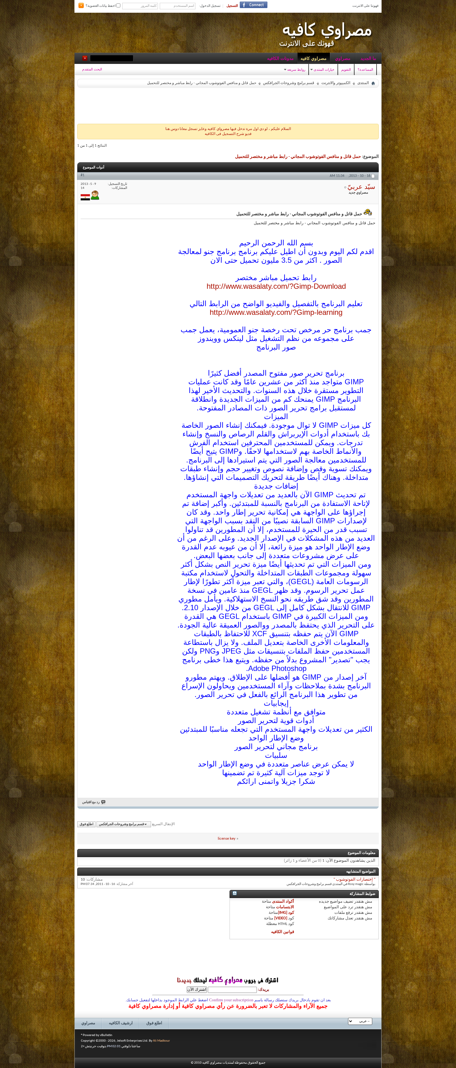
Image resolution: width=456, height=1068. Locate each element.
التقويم (346, 69)
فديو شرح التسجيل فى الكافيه (228, 134)
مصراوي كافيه (314, 58)
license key (226, 839)
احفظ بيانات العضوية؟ (101, 6)
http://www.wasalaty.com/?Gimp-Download (276, 286)
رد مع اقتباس (91, 802)
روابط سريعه (296, 69)
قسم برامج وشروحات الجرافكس (288, 83)
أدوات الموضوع (93, 167)
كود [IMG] (286, 913)
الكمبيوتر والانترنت (335, 83)
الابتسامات (285, 907)
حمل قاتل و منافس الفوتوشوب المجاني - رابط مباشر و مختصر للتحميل (298, 156)
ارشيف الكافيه (121, 1023)
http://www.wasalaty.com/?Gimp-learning (276, 312)
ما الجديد (368, 58)
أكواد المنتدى (283, 902)
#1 (82, 175)
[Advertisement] (228, 104)
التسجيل (232, 6)
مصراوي (343, 58)
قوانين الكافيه (282, 932)
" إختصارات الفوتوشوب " (354, 880)
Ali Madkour (161, 1041)
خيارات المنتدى (324, 69)
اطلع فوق (86, 824)
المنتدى (363, 83)
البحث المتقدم (92, 69)
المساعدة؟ (365, 69)
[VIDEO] (280, 918)
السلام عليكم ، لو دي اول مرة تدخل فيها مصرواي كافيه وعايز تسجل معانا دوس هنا (228, 129)
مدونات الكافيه (280, 58)
